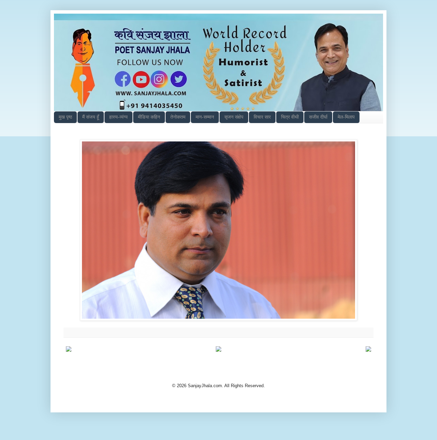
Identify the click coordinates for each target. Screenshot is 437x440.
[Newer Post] (68, 350)
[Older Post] (368, 350)
